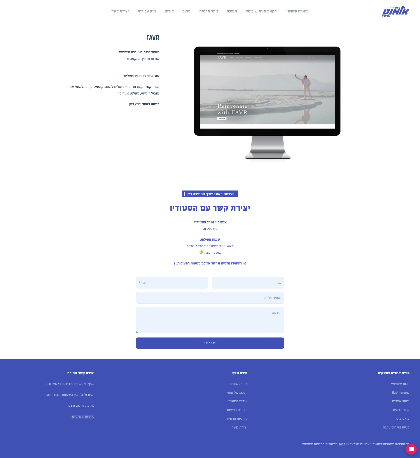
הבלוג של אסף (237, 392)
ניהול (187, 11)
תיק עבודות (147, 11)
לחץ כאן (135, 104)
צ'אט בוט (403, 418)
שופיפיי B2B (401, 392)
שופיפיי (307, 444)
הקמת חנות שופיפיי (261, 11)
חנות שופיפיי (400, 384)
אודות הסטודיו (237, 401)
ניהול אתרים (401, 401)
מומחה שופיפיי (297, 11)
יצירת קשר (120, 11)
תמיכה (232, 11)
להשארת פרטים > (82, 416)
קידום (169, 11)
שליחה (210, 343)
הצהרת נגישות (237, 410)
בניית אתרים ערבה (396, 427)
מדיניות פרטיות (237, 418)
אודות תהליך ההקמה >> (142, 59)
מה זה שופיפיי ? (236, 384)
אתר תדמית (208, 11)
